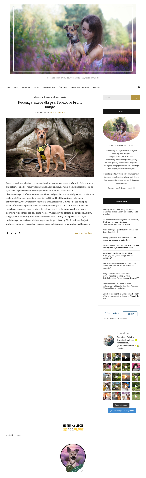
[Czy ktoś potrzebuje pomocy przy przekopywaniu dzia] (136, 396)
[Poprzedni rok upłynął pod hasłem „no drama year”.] (136, 386)
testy (63, 97)
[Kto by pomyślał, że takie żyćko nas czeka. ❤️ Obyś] (126, 386)
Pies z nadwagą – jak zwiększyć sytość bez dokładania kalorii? (120, 231)
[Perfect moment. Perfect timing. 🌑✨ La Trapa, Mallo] (126, 357)
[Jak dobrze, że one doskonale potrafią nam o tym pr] (107, 377)
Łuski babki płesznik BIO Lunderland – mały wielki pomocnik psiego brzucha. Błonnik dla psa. (121, 296)
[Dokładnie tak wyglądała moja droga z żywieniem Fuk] (107, 357)
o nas (16, 87)
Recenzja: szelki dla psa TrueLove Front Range (50, 104)
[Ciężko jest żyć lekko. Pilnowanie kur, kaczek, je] (116, 396)
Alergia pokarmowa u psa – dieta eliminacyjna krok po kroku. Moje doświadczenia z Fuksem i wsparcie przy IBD (121, 275)
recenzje (26, 87)
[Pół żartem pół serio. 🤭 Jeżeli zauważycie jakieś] (136, 367)
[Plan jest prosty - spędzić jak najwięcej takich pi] (126, 377)
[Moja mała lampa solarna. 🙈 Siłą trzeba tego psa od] (116, 377)
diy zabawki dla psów (80, 87)
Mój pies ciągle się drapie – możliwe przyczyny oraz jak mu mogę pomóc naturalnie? (117, 255)
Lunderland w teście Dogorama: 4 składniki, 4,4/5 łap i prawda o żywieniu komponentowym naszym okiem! (121, 221)
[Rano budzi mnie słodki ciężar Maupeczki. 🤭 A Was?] (136, 357)
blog (8, 87)
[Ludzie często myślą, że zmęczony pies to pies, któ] (116, 367)
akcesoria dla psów (43, 97)
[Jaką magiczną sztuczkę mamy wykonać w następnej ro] (136, 377)
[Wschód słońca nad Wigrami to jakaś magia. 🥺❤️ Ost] (107, 396)
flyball (36, 87)
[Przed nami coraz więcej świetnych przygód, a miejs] (116, 386)
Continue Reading (83, 233)
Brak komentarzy (57, 112)
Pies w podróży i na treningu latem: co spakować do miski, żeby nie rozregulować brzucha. (120, 211)
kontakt (96, 87)
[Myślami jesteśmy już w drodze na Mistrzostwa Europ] (107, 367)
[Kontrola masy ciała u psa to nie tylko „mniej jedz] (126, 396)
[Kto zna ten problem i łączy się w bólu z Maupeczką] (107, 386)
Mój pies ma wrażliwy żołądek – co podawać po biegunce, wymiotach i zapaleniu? (121, 246)
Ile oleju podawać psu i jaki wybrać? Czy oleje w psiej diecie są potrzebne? (119, 238)
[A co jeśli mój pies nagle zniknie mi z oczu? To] (126, 367)
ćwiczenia (63, 87)
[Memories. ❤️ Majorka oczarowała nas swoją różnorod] (116, 357)
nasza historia (49, 87)
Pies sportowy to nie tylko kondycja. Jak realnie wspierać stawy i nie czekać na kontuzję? (119, 265)
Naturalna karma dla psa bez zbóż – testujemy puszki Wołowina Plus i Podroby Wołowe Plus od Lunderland (120, 286)
